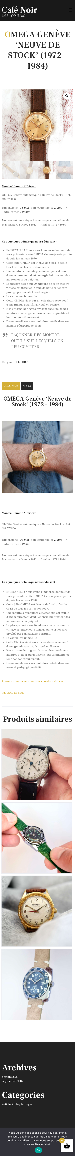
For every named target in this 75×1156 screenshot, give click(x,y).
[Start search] (70, 901)
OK (38, 1150)
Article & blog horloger (17, 1104)
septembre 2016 (12, 1081)
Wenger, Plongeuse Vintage (37, 954)
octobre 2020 (10, 1077)
